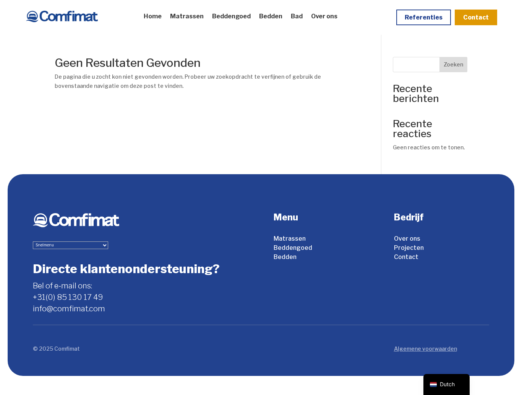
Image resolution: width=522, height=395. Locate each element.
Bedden (270, 16)
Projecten (409, 247)
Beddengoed (231, 16)
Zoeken (453, 64)
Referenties (424, 17)
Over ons (324, 16)
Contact (476, 17)
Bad (297, 16)
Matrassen (187, 16)
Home (153, 16)
